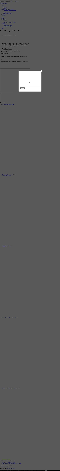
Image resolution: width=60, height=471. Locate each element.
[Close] (41, 71)
